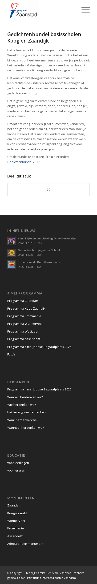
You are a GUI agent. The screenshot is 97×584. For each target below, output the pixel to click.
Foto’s (11, 354)
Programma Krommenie (24, 316)
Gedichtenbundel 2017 (23, 162)
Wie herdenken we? (21, 404)
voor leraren (16, 470)
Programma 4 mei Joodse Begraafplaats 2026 (39, 347)
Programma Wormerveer (25, 323)
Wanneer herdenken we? (25, 427)
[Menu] (83, 9)
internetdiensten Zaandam (51, 578)
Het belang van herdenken (26, 412)
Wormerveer (16, 521)
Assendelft (15, 536)
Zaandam (14, 505)
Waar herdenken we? (22, 420)
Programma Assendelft (23, 339)
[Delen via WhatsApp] (48, 189)
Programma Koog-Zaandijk (26, 308)
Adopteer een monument (25, 543)
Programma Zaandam (23, 300)
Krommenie (15, 528)
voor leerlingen (18, 463)
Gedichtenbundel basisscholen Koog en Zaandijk (44, 37)
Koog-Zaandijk (17, 513)
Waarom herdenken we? (25, 397)
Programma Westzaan (23, 331)
